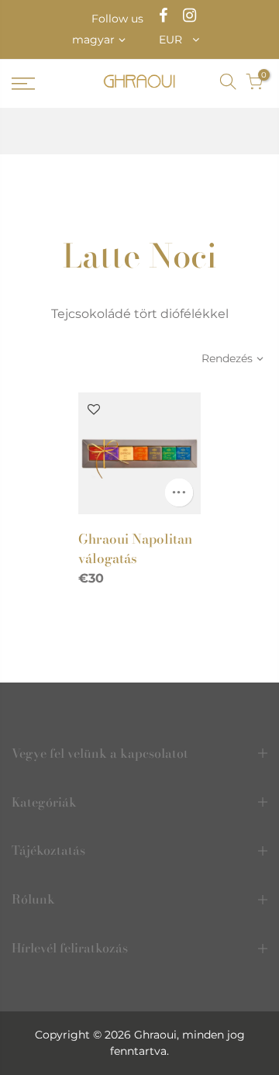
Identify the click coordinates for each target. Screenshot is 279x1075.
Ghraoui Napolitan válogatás (135, 548)
